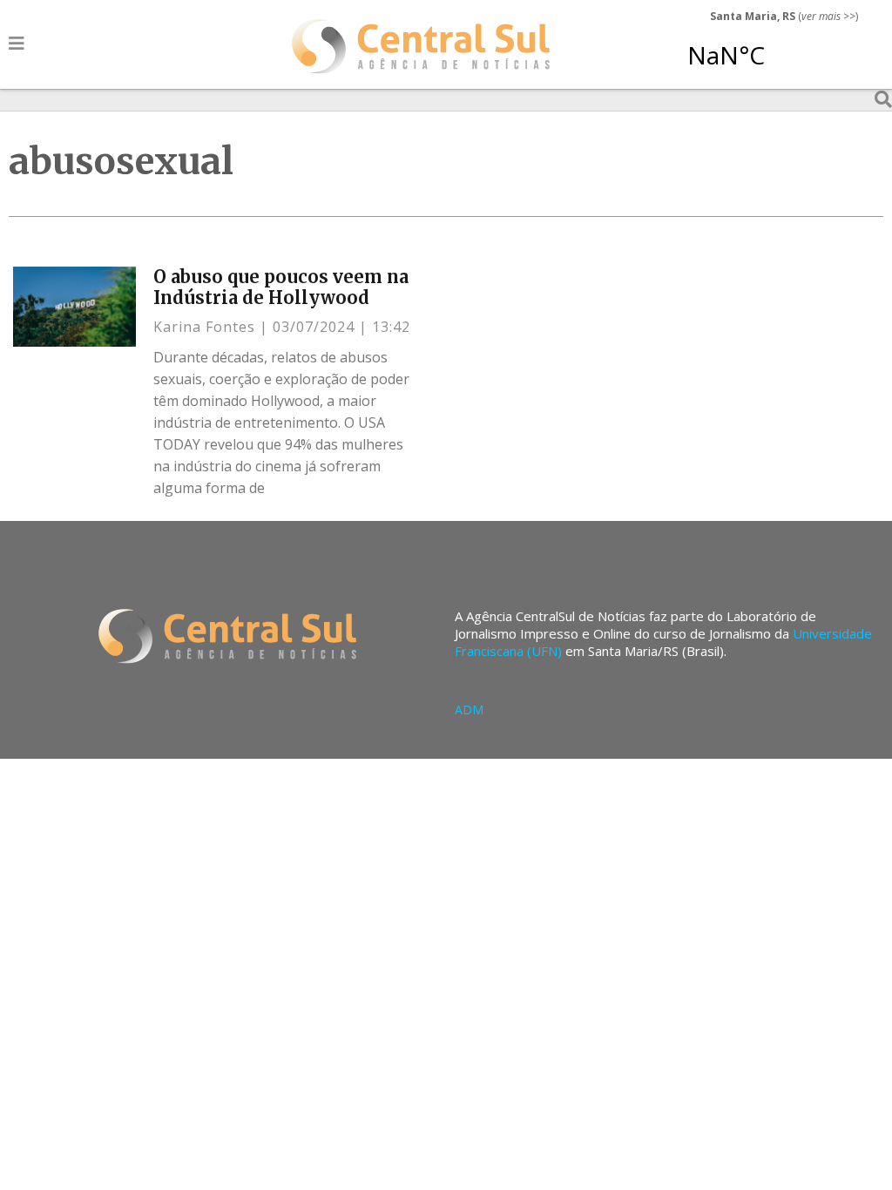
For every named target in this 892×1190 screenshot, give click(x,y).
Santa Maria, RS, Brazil (777, 47)
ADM (469, 709)
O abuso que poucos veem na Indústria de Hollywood (281, 287)
